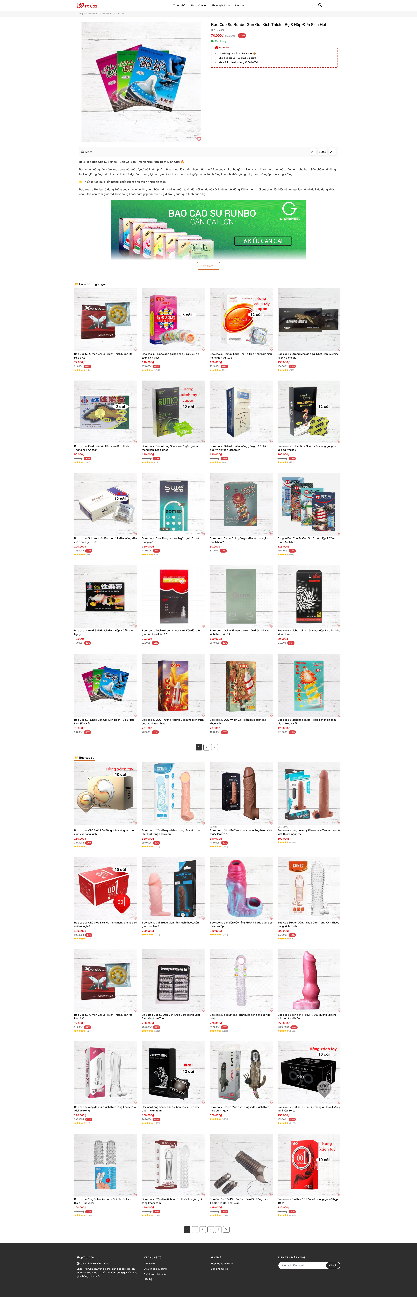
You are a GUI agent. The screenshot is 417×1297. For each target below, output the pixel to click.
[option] (141, 82)
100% (322, 151)
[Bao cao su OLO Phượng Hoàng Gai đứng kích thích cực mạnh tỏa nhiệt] (173, 685)
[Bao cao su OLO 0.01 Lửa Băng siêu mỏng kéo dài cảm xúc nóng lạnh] (105, 793)
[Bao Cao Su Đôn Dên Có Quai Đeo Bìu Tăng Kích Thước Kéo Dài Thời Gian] (241, 1165)
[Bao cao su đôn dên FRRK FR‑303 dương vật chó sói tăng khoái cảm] (309, 980)
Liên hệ (148, 1279)
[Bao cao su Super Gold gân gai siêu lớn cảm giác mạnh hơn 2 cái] (241, 504)
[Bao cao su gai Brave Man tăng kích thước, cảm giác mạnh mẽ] (173, 888)
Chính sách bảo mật (155, 1274)
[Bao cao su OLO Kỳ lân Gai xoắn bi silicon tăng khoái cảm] (241, 685)
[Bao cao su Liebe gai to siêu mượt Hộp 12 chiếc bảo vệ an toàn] (309, 596)
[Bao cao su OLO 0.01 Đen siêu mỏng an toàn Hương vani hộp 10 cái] (309, 1072)
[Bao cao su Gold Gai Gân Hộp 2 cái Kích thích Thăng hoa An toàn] (105, 412)
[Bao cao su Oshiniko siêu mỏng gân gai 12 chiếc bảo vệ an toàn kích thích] (241, 412)
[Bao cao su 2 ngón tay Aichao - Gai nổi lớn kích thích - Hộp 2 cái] (105, 1165)
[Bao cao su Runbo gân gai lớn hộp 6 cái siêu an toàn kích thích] (173, 319)
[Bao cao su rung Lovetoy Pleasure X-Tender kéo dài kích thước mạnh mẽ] (309, 793)
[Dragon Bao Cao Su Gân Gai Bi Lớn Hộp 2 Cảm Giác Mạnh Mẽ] (309, 504)
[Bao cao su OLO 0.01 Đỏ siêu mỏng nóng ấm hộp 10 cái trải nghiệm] (105, 888)
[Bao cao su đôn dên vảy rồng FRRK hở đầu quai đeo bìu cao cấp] (241, 888)
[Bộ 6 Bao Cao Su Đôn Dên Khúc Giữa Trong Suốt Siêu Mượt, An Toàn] (173, 980)
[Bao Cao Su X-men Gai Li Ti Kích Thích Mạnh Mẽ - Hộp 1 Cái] (105, 319)
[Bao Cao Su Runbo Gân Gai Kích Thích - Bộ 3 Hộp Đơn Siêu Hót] (141, 82)
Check (333, 1265)
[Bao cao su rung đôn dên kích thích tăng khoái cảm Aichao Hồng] (105, 1072)
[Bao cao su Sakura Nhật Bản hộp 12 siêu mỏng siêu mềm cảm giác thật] (105, 504)
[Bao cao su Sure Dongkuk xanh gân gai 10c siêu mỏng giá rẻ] (173, 504)
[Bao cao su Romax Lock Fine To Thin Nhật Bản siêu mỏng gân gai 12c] (241, 319)
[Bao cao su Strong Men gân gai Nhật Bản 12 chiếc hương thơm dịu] (309, 319)
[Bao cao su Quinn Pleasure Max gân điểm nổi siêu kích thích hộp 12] (241, 596)
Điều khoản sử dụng (155, 1268)
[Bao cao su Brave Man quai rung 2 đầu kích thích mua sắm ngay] (241, 1072)
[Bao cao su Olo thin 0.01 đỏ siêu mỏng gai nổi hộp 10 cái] (309, 1165)
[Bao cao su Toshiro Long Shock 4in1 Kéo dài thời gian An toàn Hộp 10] (173, 596)
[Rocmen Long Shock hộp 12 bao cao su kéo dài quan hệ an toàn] (173, 1072)
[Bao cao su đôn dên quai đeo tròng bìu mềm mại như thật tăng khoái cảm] (173, 793)
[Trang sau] (214, 747)
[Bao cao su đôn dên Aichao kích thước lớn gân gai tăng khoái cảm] (173, 1165)
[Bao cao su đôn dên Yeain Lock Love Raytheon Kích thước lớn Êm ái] (241, 793)
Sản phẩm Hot (219, 1268)
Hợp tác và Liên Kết (222, 1263)
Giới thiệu (149, 1263)
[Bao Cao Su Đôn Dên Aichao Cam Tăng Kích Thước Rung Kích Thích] (309, 888)
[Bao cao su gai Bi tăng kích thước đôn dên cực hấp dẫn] (241, 980)
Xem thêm (207, 265)
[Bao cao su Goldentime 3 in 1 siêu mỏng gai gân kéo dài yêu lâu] (309, 412)
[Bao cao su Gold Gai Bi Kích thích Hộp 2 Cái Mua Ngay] (105, 596)
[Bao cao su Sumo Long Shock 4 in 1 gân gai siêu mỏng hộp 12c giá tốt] (173, 412)
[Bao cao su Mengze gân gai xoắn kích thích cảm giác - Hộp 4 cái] (309, 685)
